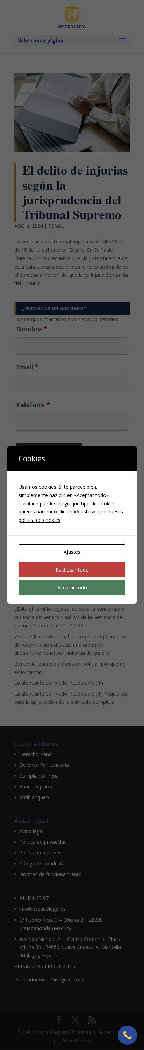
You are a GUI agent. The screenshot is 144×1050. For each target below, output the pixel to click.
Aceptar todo (72, 587)
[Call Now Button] (127, 1035)
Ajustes (72, 551)
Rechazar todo (72, 569)
